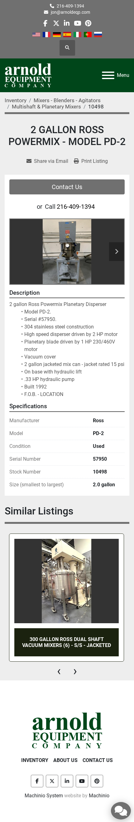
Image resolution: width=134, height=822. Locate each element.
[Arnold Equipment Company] (67, 730)
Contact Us (67, 187)
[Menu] (108, 75)
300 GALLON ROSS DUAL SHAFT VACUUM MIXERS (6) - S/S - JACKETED (66, 642)
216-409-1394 (70, 5)
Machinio (99, 796)
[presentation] (59, 671)
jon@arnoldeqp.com (70, 12)
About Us (65, 760)
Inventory (34, 760)
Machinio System (44, 796)
